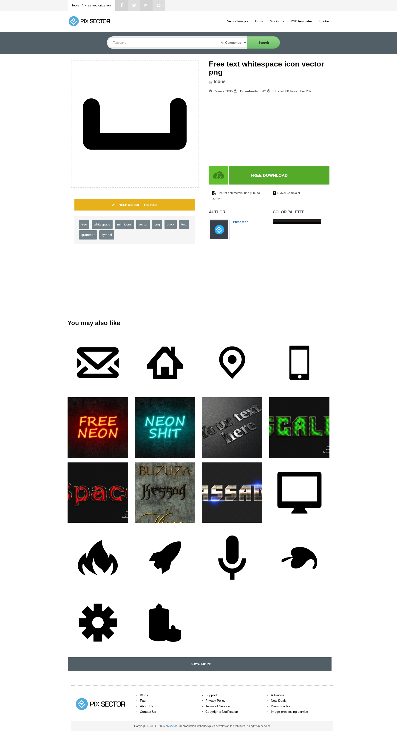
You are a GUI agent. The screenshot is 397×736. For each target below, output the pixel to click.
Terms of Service (217, 706)
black (170, 224)
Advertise (277, 695)
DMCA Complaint (288, 193)
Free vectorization (98, 5)
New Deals (278, 700)
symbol (107, 235)
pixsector (172, 726)
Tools (75, 5)
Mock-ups (277, 21)
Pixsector (240, 222)
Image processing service (289, 711)
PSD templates (301, 21)
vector (143, 224)
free (84, 224)
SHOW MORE (200, 664)
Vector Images (237, 21)
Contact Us (148, 711)
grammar (88, 235)
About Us (146, 706)
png (157, 224)
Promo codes (280, 706)
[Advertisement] (247, 130)
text (184, 224)
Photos (324, 21)
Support (211, 695)
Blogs (144, 695)
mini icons (124, 224)
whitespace (102, 224)
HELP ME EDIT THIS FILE (137, 205)
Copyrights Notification (221, 711)
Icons (259, 21)
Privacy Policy (215, 700)
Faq (143, 700)
